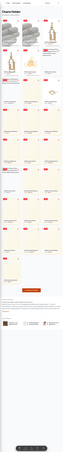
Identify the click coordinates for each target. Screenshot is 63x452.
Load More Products (31, 290)
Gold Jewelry (27, 3)
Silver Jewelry (16, 3)
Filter (8, 3)
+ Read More (5, 311)
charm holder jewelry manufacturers (38, 304)
